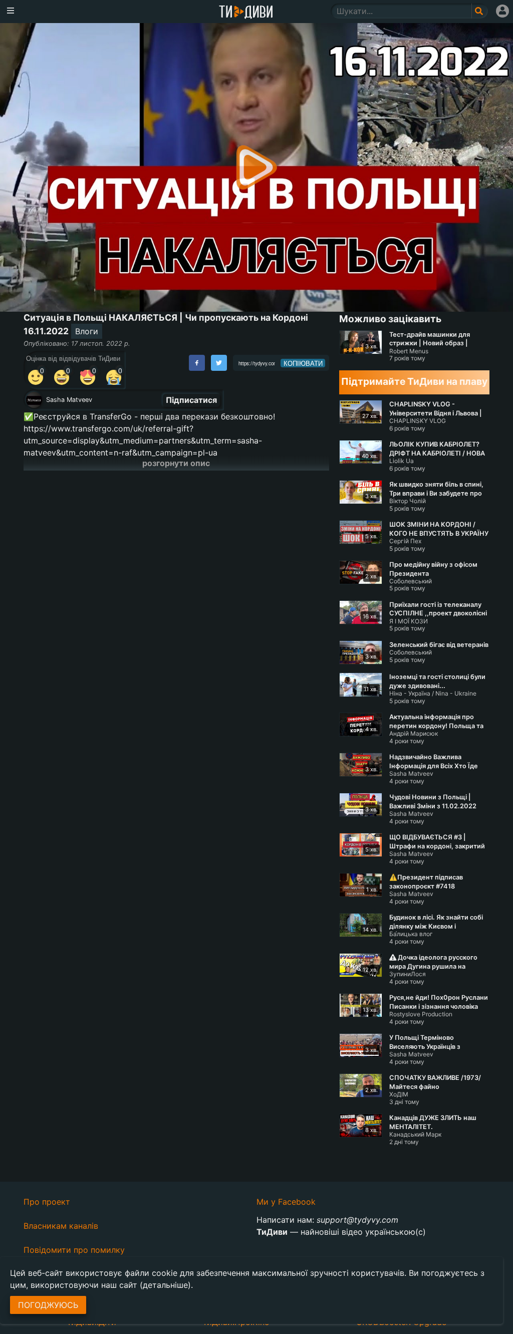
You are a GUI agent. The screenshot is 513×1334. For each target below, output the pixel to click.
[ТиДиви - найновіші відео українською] (246, 13)
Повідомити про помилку (74, 1250)
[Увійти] (502, 11)
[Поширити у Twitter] (219, 363)
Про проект (47, 1202)
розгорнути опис (176, 463)
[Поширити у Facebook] (197, 363)
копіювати (303, 363)
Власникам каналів (61, 1226)
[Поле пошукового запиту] (479, 11)
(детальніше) (165, 1285)
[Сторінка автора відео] (34, 400)
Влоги (86, 331)
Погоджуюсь (48, 1305)
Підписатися (191, 400)
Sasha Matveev (69, 399)
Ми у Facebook (286, 1202)
